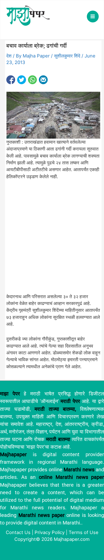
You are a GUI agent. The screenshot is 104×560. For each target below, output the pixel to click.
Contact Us (18, 532)
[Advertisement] (52, 239)
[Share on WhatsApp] (32, 79)
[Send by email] (43, 79)
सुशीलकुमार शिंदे (67, 55)
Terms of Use (83, 532)
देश (9, 55)
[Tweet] (21, 79)
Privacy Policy (50, 532)
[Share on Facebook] (10, 79)
